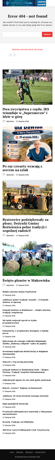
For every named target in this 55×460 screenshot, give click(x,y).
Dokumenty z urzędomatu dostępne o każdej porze (25, 332)
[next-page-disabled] (14, 55)
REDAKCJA (29, 452)
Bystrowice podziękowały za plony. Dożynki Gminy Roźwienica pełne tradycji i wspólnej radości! (25, 225)
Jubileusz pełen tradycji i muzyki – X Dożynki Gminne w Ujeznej (25, 301)
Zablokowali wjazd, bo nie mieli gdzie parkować (27, 380)
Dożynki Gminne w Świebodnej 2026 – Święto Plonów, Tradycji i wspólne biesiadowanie (26, 370)
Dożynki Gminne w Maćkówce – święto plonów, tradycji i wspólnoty (27, 311)
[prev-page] (10, 55)
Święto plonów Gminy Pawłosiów (19, 292)
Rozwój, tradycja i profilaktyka (18, 422)
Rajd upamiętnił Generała (15, 404)
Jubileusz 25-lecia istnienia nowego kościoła (25, 396)
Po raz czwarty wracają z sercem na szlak (22, 168)
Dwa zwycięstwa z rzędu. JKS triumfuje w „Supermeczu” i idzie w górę (26, 113)
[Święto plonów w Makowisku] (27, 258)
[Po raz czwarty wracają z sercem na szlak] (27, 144)
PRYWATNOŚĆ (40, 452)
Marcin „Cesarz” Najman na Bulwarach (22, 388)
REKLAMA (19, 452)
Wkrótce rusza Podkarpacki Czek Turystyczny (26, 430)
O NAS (11, 452)
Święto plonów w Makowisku (26, 280)
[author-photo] (4, 121)
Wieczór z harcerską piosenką (18, 362)
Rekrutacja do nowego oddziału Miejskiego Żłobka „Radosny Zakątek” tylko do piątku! (25, 342)
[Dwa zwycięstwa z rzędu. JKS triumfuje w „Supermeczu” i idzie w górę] (27, 87)
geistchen (10, 121)
